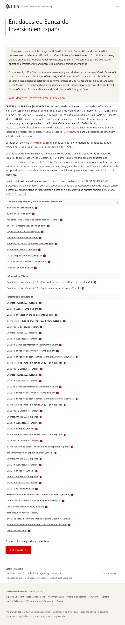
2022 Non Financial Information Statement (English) (32, 386)
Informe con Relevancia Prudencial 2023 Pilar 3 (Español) (34, 362)
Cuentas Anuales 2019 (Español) (22, 476)
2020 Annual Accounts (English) (22, 464)
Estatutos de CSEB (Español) (20, 207)
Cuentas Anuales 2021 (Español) (22, 416)
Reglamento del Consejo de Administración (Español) (33, 219)
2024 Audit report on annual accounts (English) (30, 314)
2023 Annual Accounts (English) (22, 338)
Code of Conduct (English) (20, 267)
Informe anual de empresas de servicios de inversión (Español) (37, 524)
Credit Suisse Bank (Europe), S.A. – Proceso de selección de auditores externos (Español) (49, 282)
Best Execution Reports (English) (22, 512)
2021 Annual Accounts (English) (22, 422)
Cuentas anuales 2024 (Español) (22, 302)
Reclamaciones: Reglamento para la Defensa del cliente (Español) (38, 494)
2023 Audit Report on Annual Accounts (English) (31, 350)
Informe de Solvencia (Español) (22, 249)
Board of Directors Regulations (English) (26, 225)
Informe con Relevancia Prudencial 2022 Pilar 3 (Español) (34, 404)
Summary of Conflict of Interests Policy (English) (30, 243)
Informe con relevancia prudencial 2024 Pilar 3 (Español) (34, 320)
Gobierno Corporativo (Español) (22, 237)
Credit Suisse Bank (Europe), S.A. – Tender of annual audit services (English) (43, 288)
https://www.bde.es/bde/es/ (20, 127)
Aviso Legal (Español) (17, 530)
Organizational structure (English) (23, 231)
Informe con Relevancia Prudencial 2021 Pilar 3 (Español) (34, 434)
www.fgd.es (18, 162)
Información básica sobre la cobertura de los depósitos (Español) (38, 446)
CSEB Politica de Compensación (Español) (27, 261)
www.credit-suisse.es (41, 142)
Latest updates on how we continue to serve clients (37, 97)
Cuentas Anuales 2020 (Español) (22, 458)
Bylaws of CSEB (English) (19, 213)
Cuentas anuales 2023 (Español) (22, 332)
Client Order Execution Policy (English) (25, 506)
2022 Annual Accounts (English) (22, 380)
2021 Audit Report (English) (20, 428)
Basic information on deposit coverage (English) (30, 452)
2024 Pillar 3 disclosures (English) (23, 327)
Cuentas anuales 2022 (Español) (22, 374)
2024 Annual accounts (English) (22, 308)
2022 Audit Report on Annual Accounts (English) (31, 392)
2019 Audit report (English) (20, 488)
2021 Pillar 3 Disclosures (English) (23, 440)
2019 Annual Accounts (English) (22, 482)
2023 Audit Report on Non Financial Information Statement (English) (40, 356)
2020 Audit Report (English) (20, 470)
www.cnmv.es (71, 131)
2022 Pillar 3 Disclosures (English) (23, 410)
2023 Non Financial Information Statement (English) (32, 344)
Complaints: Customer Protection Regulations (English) (34, 500)
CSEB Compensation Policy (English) (24, 255)
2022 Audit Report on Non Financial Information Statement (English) (40, 398)
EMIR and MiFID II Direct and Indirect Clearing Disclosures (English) (39, 518)
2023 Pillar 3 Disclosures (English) (23, 368)
